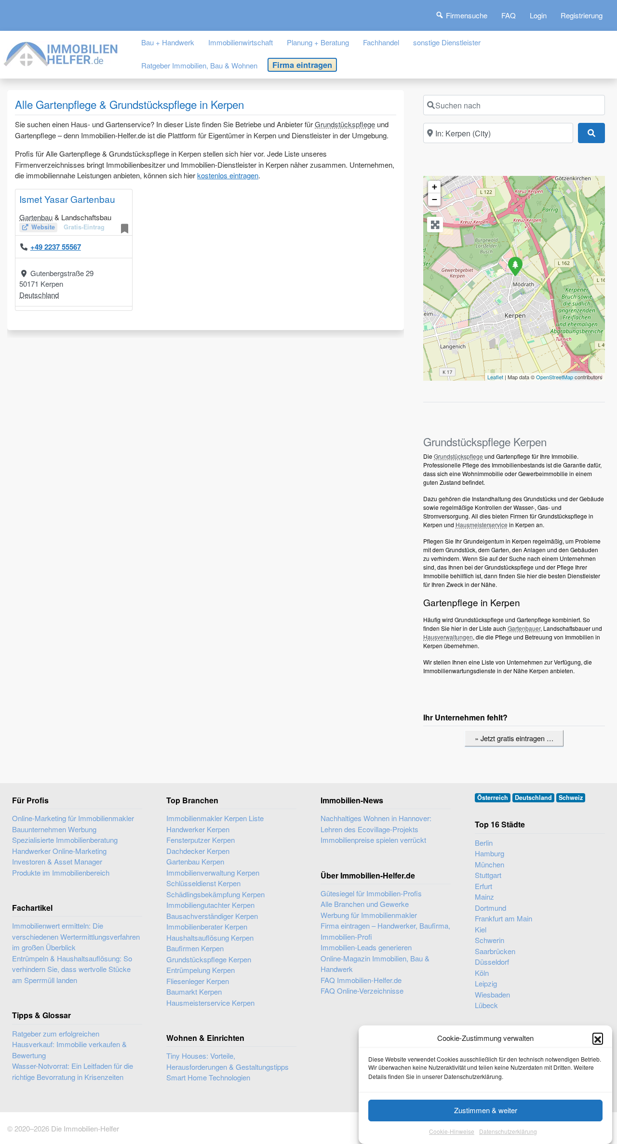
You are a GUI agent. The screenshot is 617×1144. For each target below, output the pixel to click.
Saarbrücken (495, 951)
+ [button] (434, 187)
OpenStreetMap (554, 377)
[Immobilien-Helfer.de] (61, 52)
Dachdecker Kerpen (197, 851)
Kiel (480, 929)
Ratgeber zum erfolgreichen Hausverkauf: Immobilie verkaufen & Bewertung (69, 1044)
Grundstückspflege (345, 124)
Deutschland (39, 295)
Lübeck (486, 1005)
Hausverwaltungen (448, 637)
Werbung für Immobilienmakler (369, 915)
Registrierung (582, 15)
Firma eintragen (302, 64)
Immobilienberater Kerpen (206, 926)
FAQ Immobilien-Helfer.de (361, 980)
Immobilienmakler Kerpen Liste (215, 818)
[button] (598, 1038)
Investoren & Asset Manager (57, 861)
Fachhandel (381, 42)
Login (538, 15)
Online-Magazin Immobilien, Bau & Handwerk (375, 963)
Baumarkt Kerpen (194, 991)
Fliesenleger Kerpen (197, 981)
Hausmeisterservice (482, 524)
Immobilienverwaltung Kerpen (212, 872)
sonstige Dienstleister (447, 42)
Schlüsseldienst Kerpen (203, 883)
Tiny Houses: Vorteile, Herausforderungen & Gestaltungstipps (227, 1061)
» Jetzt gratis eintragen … (514, 738)
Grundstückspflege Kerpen (208, 959)
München (489, 864)
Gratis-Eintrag (84, 227)
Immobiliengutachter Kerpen (210, 905)
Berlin (484, 843)
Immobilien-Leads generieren (366, 947)
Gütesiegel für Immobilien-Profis (371, 893)
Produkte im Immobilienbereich (60, 872)
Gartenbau (36, 217)
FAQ (508, 15)
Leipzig (486, 983)
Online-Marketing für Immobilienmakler (73, 818)
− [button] (434, 199)
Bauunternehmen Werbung (54, 829)
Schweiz (571, 797)
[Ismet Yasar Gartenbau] (515, 266)
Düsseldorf (492, 962)
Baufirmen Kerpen (195, 948)
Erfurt (483, 886)
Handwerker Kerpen (197, 829)
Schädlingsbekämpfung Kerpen (215, 894)
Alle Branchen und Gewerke (365, 904)
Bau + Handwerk (167, 42)
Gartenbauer (524, 628)
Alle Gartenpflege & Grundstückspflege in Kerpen (129, 104)
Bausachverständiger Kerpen (212, 916)
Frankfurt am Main (503, 918)
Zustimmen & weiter (485, 1110)
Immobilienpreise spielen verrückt (373, 840)
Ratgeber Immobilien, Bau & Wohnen (199, 65)
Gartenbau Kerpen (195, 861)
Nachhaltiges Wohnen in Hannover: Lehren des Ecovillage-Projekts (376, 823)
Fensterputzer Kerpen (200, 840)
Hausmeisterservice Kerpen (210, 1003)
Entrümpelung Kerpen (200, 970)
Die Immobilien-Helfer (85, 1128)
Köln (482, 973)
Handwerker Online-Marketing (59, 851)
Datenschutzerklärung (508, 1132)
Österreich (492, 797)
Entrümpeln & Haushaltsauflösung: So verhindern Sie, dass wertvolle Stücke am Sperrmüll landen (72, 969)
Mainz (484, 896)
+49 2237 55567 (55, 246)
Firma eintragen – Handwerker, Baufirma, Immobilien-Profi (385, 931)
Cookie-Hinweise (451, 1132)
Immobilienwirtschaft (240, 42)
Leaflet (495, 377)
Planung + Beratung (318, 42)
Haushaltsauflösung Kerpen (210, 937)
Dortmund (490, 908)
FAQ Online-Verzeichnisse (362, 990)
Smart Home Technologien (208, 1077)
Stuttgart (488, 875)
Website (43, 227)
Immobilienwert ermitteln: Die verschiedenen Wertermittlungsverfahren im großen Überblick (76, 936)
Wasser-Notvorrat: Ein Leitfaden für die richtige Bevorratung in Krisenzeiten (72, 1071)
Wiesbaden (492, 994)
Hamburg (489, 853)
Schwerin (489, 940)
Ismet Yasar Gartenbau (67, 198)
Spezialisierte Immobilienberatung (65, 840)
